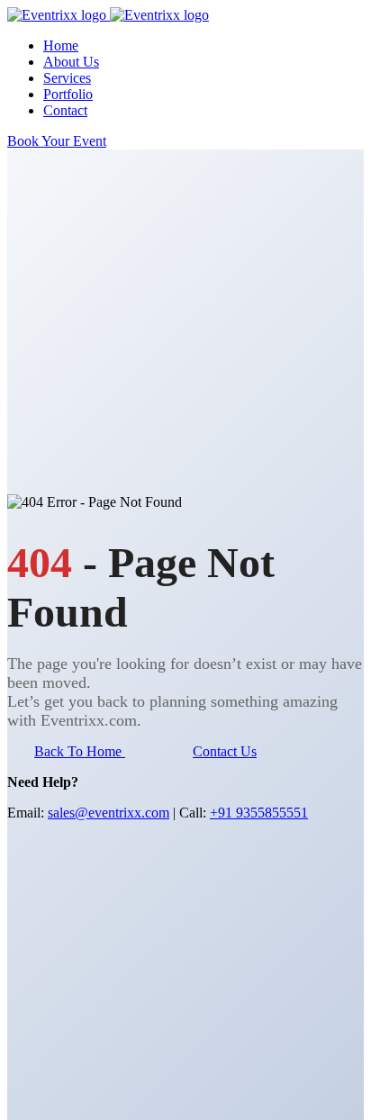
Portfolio (68, 94)
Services (67, 78)
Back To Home (79, 751)
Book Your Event (56, 141)
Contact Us (225, 751)
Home (60, 45)
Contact (65, 110)
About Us (71, 61)
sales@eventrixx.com (108, 812)
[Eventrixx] (58, 15)
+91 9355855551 (259, 812)
